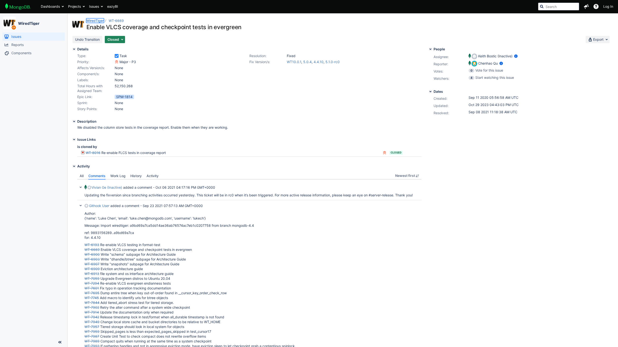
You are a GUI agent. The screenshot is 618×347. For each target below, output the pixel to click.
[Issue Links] (74, 139)
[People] (430, 49)
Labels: (83, 80)
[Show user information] (516, 56)
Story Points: (87, 109)
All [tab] (82, 176)
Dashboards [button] (50, 6)
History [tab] (136, 176)
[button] (586, 6)
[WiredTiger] (9, 23)
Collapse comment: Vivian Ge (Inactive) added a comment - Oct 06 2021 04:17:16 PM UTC (81, 187)
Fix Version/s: (259, 62)
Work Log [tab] (118, 176)
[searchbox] (558, 6)
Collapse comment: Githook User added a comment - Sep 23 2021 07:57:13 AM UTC (81, 205)
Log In (608, 6)
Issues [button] (94, 6)
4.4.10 (318, 62)
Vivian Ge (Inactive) (106, 187)
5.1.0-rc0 (332, 62)
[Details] (74, 49)
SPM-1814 (124, 97)
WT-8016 (93, 153)
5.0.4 (307, 62)
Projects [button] (74, 6)
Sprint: (82, 103)
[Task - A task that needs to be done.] (117, 56)
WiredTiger (29, 23)
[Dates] (430, 91)
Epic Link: (84, 97)
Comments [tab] (96, 176)
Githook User (99, 206)
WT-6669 (116, 21)
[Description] (74, 121)
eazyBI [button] (112, 6)
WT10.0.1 (294, 62)
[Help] (596, 6)
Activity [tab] (153, 176)
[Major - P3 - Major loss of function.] (117, 62)
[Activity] (74, 166)
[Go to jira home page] (18, 6)
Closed (396, 152)
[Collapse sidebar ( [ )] (60, 342)
